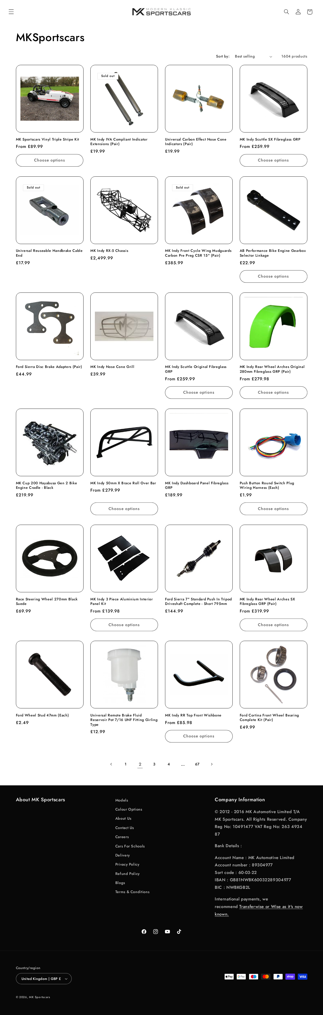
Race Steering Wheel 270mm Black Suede (47, 601)
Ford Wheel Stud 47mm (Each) (42, 715)
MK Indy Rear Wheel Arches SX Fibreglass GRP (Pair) (267, 601)
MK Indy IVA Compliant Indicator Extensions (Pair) (118, 141)
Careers (122, 837)
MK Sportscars (39, 997)
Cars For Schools (130, 846)
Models (121, 800)
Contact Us (124, 828)
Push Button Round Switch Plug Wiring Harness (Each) (267, 485)
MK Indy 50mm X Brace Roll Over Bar (123, 483)
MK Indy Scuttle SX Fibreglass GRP (270, 139)
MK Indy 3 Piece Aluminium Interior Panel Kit (121, 601)
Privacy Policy (127, 864)
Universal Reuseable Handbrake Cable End (49, 253)
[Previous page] (111, 764)
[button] (11, 12)
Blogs (120, 883)
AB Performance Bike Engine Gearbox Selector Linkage (273, 253)
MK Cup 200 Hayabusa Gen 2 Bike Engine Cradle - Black (46, 485)
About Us (123, 818)
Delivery (122, 855)
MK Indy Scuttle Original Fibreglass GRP (196, 369)
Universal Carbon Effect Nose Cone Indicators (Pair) (196, 141)
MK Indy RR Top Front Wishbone (193, 715)
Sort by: (223, 56)
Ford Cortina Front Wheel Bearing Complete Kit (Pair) (269, 717)
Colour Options (128, 809)
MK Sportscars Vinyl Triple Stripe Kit (47, 139)
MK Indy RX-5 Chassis (109, 250)
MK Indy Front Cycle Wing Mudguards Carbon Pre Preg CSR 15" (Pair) (198, 253)
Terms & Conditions (132, 892)
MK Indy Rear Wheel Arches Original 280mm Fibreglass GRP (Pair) (272, 369)
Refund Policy (127, 873)
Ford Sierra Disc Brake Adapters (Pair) (49, 366)
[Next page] (211, 764)
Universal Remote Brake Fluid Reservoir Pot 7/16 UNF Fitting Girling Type (123, 720)
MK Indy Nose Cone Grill (112, 366)
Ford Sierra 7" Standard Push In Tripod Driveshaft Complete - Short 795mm (198, 601)
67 (197, 764)
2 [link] (140, 764)
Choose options (49, 160)
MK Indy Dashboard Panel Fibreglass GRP (196, 485)
